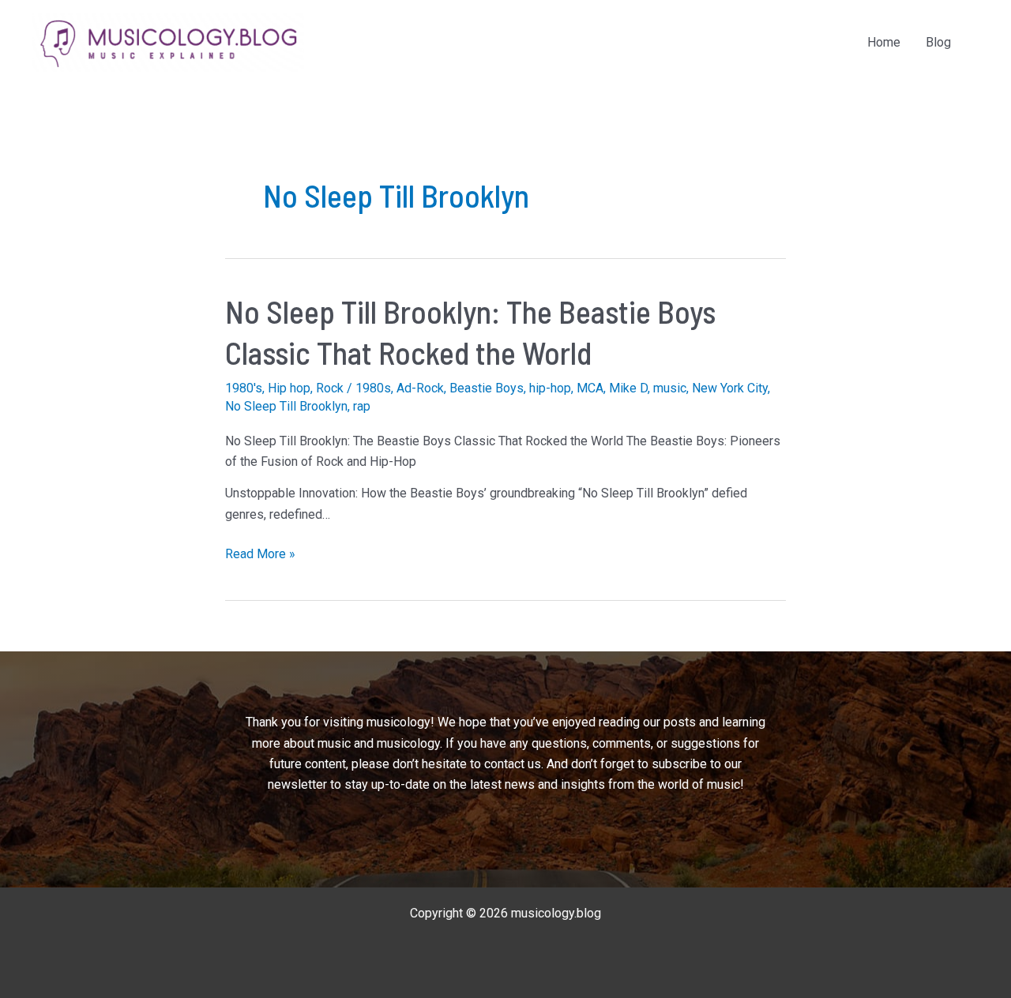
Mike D (628, 388)
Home (883, 42)
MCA (590, 388)
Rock (330, 388)
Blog (938, 42)
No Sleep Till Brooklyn (286, 406)
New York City (730, 388)
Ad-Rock (420, 388)
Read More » (260, 555)
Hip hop (289, 388)
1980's (243, 388)
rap (361, 406)
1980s (373, 388)
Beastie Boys (486, 388)
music (669, 388)
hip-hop (550, 388)
